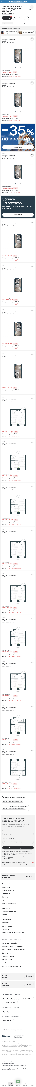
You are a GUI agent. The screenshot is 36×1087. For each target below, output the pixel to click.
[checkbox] (18, 853)
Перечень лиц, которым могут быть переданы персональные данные (15, 1068)
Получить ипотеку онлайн (12, 946)
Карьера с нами (8, 956)
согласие (10, 851)
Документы (6, 953)
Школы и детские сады (11, 966)
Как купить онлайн (9, 943)
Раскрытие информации (8, 1061)
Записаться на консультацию (14, 950)
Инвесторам (7, 960)
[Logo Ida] (6, 1036)
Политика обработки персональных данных (14, 1065)
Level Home (6, 963)
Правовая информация (8, 1063)
